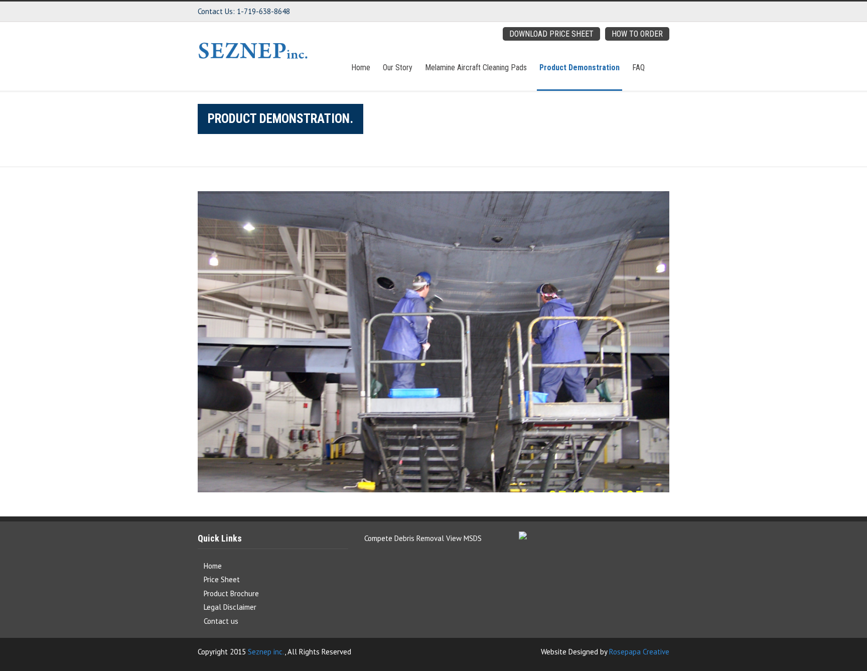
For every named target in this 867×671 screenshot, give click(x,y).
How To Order (637, 34)
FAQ (638, 67)
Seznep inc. (266, 651)
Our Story (415, 67)
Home (384, 67)
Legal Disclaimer (230, 607)
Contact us (221, 621)
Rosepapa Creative (639, 651)
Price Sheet (222, 579)
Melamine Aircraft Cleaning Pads (488, 67)
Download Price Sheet (551, 34)
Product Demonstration (585, 67)
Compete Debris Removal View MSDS (423, 538)
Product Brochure (231, 593)
